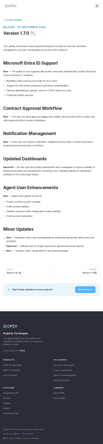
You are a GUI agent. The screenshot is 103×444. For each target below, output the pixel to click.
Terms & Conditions (11, 434)
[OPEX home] (10, 5)
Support (6, 408)
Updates (7, 403)
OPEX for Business (11, 370)
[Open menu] (97, 6)
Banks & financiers (62, 380)
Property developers (63, 370)
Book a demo (85, 289)
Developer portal (10, 413)
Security (6, 398)
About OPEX (59, 393)
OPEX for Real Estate (12, 365)
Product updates (14, 20)
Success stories (10, 375)
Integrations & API (11, 393)
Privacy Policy (28, 434)
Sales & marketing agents (65, 375)
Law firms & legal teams (64, 365)
